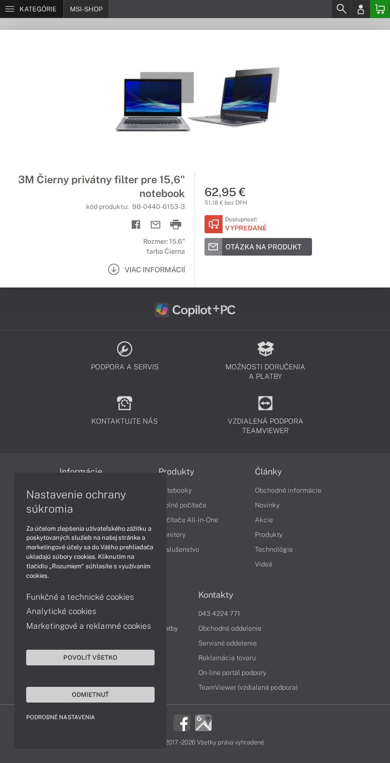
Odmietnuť (90, 694)
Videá (264, 564)
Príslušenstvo (178, 549)
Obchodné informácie (288, 490)
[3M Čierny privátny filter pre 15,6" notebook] (195, 101)
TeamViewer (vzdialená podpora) (248, 687)
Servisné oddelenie (227, 643)
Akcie (264, 520)
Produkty (176, 471)
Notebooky (175, 490)
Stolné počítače (182, 505)
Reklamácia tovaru (227, 658)
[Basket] (380, 9)
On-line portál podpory (232, 672)
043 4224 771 (219, 613)
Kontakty (216, 595)
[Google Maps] (203, 722)
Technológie (274, 549)
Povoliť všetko (90, 657)
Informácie (80, 471)
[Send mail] (155, 225)
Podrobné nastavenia (60, 717)
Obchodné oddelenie (230, 628)
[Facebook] (182, 722)
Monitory (171, 534)
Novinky (267, 505)
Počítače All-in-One (188, 520)
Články (268, 471)
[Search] (341, 9)
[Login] (360, 9)
